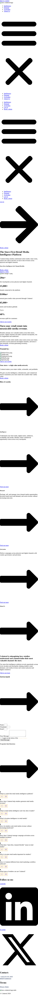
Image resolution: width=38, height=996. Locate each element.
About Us (7, 11)
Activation (7, 9)
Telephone (3, 727)
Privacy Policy (22, 738)
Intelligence (7, 6)
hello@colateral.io (5, 978)
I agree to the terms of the (14, 738)
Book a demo (8, 109)
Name (2, 725)
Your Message (4, 736)
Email (2, 729)
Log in (6, 107)
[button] (19, 52)
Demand (6, 8)
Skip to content (4, 1)
